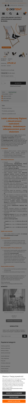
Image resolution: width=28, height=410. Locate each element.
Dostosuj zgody (14, 397)
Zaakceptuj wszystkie (14, 401)
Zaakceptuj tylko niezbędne (14, 393)
